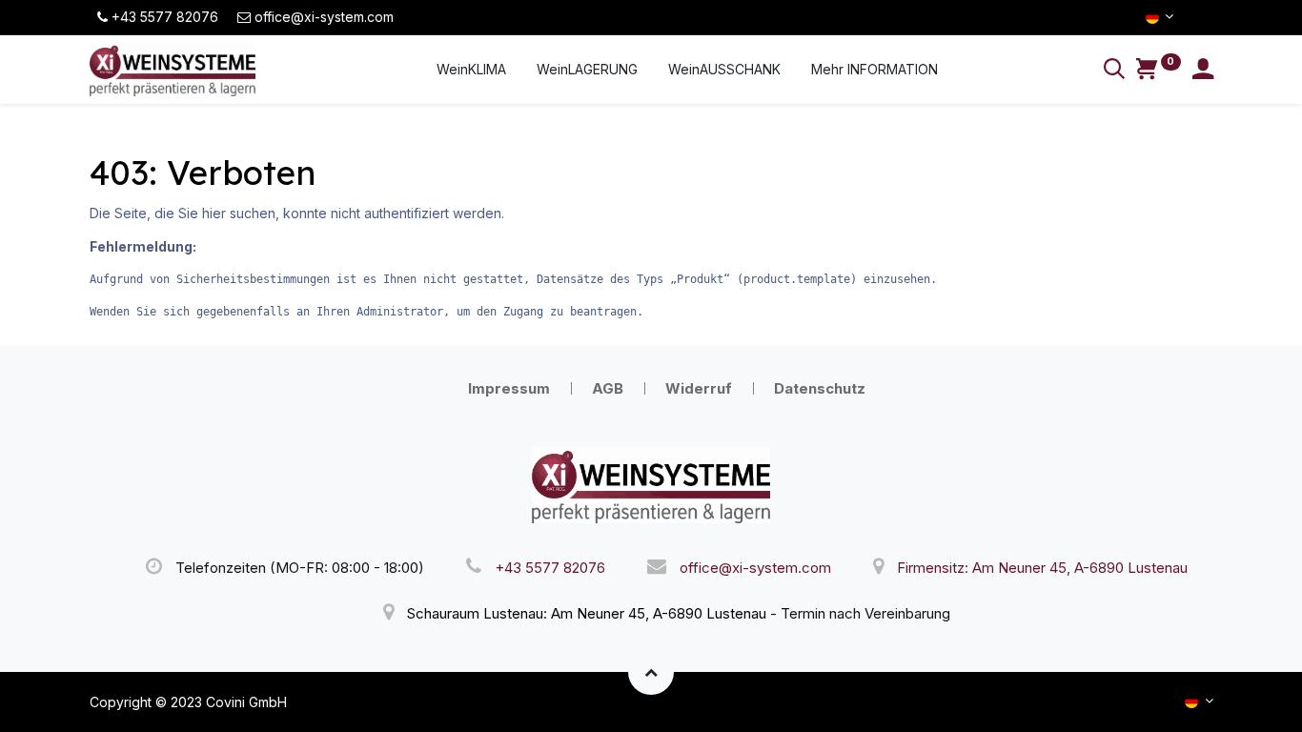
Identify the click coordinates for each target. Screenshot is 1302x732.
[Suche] (1114, 71)
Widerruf (698, 388)
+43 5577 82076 (550, 568)
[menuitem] (471, 69)
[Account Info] (1202, 71)
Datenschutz (819, 388)
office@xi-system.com (755, 568)
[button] (651, 672)
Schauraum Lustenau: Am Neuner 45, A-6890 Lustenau (586, 613)
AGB (607, 388)
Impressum (509, 388)
